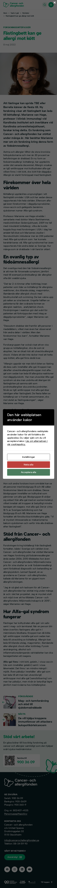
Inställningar (28, 457)
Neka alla (28, 464)
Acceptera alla (28, 472)
